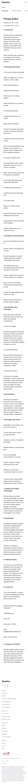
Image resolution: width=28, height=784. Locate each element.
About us (4, 743)
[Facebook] (4, 685)
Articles (3, 725)
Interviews (4, 728)
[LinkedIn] (7, 685)
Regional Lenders (6, 716)
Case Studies (5, 731)
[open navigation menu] (25, 2)
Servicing (4, 696)
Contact (4, 746)
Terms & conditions (16, 10)
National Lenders (6, 719)
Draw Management (6, 701)
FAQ (3, 748)
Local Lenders (5, 713)
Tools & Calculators (6, 736)
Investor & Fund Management (9, 698)
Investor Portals (5, 707)
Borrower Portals (6, 704)
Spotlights (4, 734)
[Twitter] (2, 685)
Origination (4, 693)
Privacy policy (5, 10)
